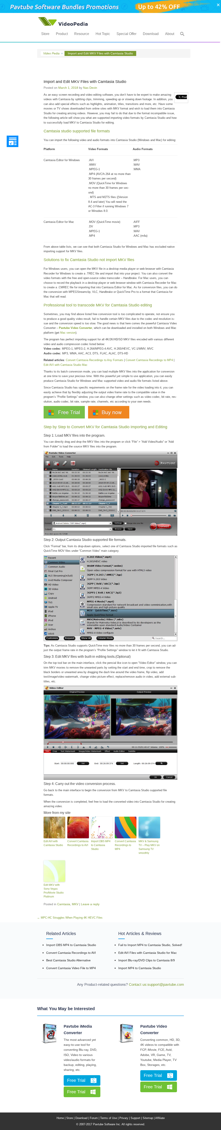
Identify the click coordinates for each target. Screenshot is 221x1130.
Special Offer (126, 34)
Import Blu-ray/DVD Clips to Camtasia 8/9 (146, 960)
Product (62, 34)
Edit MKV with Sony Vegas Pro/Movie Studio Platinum (54, 890)
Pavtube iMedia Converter (78, 1029)
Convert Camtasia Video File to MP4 (71, 968)
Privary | (124, 1118)
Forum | (94, 1118)
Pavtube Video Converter (153, 1029)
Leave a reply (90, 904)
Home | (61, 1118)
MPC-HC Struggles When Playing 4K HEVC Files (70, 917)
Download (151, 34)
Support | (136, 1118)
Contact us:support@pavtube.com (156, 985)
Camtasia (63, 904)
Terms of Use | (109, 1118)
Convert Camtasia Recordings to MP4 (149, 360)
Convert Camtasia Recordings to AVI (77, 843)
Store (45, 34)
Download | (82, 1118)
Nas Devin (90, 87)
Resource (81, 34)
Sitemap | (149, 1118)
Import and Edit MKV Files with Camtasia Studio (85, 81)
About (169, 34)
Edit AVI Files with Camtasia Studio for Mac (147, 952)
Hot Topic (103, 34)
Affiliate (160, 1118)
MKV (75, 904)
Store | (70, 1118)
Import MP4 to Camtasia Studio (139, 968)
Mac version (68, 332)
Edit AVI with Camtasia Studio (53, 843)
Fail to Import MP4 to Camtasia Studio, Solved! (150, 945)
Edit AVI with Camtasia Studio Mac (65, 364)
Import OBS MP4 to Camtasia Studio (100, 845)
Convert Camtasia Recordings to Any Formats (94, 360)
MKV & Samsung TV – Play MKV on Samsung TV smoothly (149, 847)
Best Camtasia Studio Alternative (68, 960)
